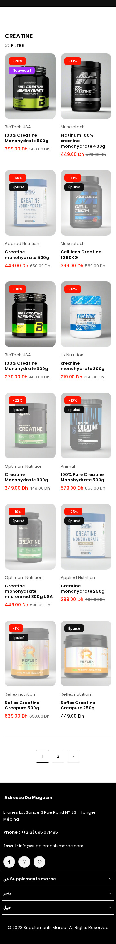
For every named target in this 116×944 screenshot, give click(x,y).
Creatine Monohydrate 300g (26, 477)
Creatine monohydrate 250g (83, 589)
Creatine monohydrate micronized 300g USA (29, 591)
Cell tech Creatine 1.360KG (81, 254)
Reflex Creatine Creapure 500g (22, 705)
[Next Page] (73, 756)
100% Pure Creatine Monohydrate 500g (82, 477)
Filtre (17, 45)
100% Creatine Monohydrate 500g (27, 138)
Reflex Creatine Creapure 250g (78, 705)
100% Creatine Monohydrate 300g (26, 366)
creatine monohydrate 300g (83, 366)
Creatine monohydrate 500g (27, 254)
